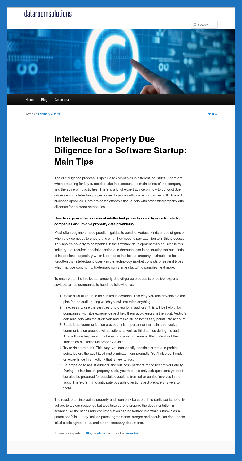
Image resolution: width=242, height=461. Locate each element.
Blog (44, 99)
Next (213, 114)
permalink (131, 433)
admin (101, 433)
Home (30, 99)
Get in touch (63, 99)
